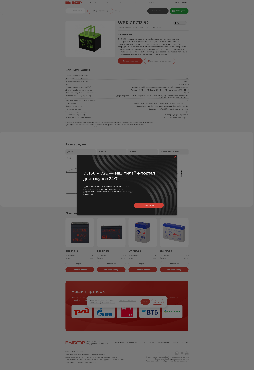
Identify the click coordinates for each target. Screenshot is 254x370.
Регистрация (148, 205)
